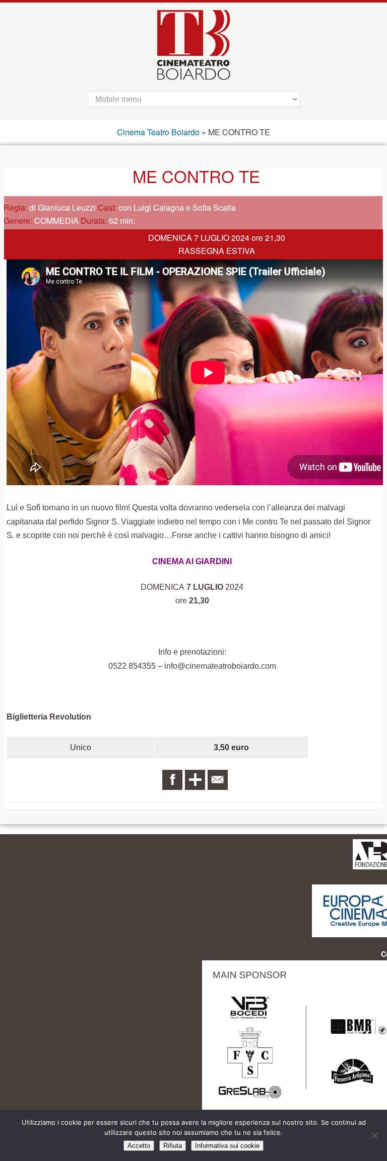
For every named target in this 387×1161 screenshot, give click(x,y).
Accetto (138, 1145)
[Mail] (218, 780)
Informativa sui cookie (227, 1145)
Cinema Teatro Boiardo (158, 132)
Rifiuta (172, 1145)
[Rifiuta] (374, 1135)
